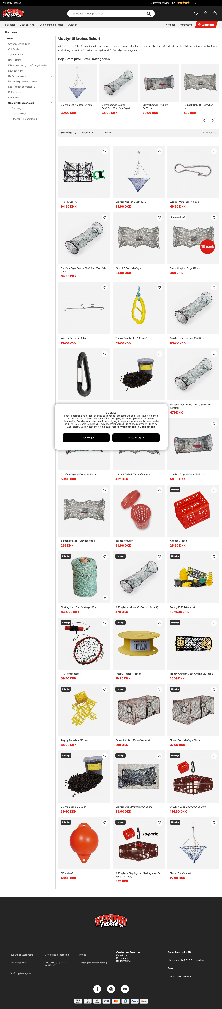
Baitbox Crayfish (124, 540)
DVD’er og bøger (17, 76)
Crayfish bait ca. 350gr (73, 806)
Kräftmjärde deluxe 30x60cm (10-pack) (136, 607)
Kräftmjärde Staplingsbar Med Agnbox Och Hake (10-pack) (138, 875)
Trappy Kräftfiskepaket (182, 607)
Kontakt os (121, 955)
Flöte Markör (67, 873)
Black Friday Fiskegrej (179, 976)
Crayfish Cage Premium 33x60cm (133, 806)
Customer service (160, 2)
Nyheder (170, 24)
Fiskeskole (13, 97)
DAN (14, 2)
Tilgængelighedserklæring (93, 962)
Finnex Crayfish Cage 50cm (185, 740)
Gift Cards (13, 49)
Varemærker (186, 24)
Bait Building (14, 60)
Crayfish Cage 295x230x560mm (188, 806)
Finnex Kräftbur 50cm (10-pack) (132, 740)
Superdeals (208, 24)
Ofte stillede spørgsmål (57, 954)
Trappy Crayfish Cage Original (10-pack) (192, 673)
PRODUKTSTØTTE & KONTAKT (56, 964)
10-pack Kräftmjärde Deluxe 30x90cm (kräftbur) (190, 406)
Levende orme (16, 70)
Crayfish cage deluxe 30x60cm (187, 338)
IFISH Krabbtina (69, 201)
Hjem (7, 32)
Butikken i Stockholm (21, 954)
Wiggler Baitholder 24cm (74, 338)
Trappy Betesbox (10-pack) (76, 740)
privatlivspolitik (127, 426)
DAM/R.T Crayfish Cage (128, 268)
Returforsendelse (17, 92)
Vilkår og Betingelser (21, 973)
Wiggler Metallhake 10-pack (185, 201)
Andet (15, 32)
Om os (82, 954)
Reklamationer (123, 960)
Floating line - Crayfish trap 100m (78, 607)
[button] (195, 3)
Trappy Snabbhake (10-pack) (131, 338)
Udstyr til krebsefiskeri (21, 102)
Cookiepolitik (147, 426)
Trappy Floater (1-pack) (128, 673)
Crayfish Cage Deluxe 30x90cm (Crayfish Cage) (116, 107)
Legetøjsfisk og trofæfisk (21, 86)
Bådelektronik (27, 24)
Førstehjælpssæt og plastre (22, 81)
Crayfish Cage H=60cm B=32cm (155, 107)
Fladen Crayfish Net (180, 873)
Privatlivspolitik (18, 962)
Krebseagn (17, 108)
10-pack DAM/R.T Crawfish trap (198, 107)
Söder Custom (15, 54)
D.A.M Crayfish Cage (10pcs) (185, 268)
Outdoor (72, 24)
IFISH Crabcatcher (70, 673)
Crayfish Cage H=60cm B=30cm (78, 474)
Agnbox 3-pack (178, 540)
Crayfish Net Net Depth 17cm (76, 105)
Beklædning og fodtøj (51, 24)
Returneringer (123, 958)
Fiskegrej (10, 24)
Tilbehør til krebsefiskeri (24, 118)
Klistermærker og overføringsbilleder (27, 65)
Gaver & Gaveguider (19, 43)
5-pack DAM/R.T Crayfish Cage (78, 540)
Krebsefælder (18, 113)
